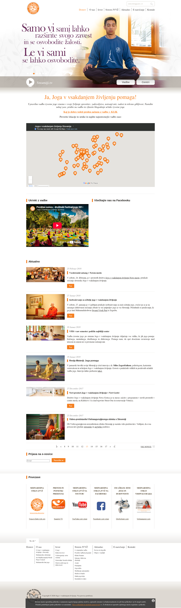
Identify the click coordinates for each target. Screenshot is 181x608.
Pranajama (78, 565)
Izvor (100, 9)
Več (70, 285)
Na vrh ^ (33, 541)
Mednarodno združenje (43, 555)
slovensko (88, 426)
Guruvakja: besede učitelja (63, 560)
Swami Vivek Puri (99, 310)
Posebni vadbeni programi (83, 553)
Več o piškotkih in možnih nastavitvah (86, 604)
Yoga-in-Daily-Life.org (37, 519)
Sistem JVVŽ (111, 9)
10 (73, 446)
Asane (77, 563)
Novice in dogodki (100, 550)
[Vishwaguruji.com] (144, 514)
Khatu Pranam (79, 555)
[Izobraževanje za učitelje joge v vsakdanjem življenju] (45, 318)
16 (101, 446)
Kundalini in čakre (80, 579)
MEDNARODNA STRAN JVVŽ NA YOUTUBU (79, 490)
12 (82, 446)
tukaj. (100, 370)
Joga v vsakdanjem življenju (33, 9)
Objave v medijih (99, 553)
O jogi (57, 550)
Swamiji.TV (58, 519)
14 (92, 446)
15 (96, 446)
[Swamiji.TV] (58, 514)
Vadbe (126, 82)
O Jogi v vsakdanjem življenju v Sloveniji (42, 551)
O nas (92, 9)
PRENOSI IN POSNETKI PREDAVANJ (58, 490)
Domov (82, 9)
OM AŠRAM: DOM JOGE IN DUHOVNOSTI (122, 490)
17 (106, 446)
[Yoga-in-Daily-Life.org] (37, 514)
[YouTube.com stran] (80, 514)
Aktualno (125, 9)
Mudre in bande (80, 573)
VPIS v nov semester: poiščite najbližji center (89, 331)
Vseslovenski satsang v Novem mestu (85, 272)
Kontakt (151, 9)
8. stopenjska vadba (81, 550)
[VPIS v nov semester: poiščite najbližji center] (45, 339)
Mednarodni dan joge (42, 562)
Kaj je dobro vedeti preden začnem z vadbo (85, 112)
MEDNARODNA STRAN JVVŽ (37, 490)
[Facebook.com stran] (101, 514)
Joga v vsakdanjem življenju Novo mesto (122, 277)
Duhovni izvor (60, 553)
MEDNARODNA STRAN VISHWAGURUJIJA (143, 490)
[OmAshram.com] (122, 514)
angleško (99, 426)
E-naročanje (138, 9)
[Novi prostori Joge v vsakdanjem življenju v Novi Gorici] (45, 395)
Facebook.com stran (101, 519)
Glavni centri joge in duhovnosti (61, 564)
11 (77, 446)
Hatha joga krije (80, 576)
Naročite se (58, 460)
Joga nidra (78, 568)
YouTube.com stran (79, 519)
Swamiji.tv (45, 82)
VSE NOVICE (146, 446)
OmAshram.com (122, 519)
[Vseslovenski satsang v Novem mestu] (45, 281)
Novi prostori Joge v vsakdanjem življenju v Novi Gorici (94, 392)
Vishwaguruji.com (143, 519)
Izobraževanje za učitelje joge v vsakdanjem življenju (93, 299)
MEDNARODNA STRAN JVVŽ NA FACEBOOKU (101, 490)
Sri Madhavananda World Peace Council (44, 558)
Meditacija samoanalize (82, 571)
